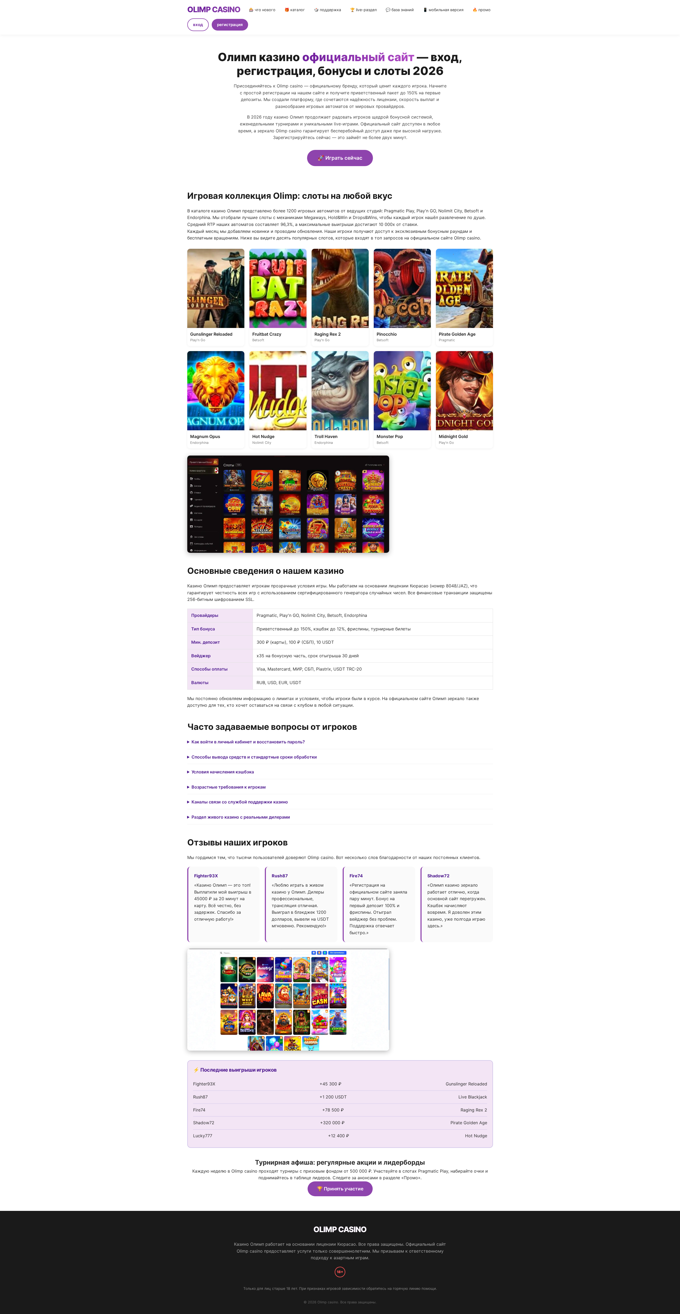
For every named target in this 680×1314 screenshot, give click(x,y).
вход (198, 24)
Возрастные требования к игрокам (229, 787)
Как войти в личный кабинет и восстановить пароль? (248, 741)
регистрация (230, 24)
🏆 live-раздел (363, 9)
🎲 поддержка (327, 9)
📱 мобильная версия (443, 9)
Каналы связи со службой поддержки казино (240, 802)
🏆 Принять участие (340, 1188)
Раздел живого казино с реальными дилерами (241, 817)
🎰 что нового (262, 9)
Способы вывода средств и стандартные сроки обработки (254, 757)
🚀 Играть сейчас (340, 158)
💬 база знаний (400, 9)
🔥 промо (482, 9)
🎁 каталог (294, 9)
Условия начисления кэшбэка (223, 771)
